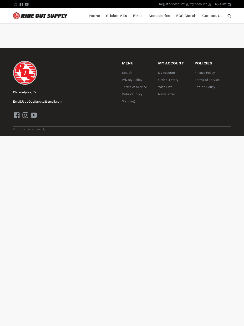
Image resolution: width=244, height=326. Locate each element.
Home (94, 15)
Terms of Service (134, 87)
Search (127, 72)
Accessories (159, 15)
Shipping (128, 101)
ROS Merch (186, 15)
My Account (201, 5)
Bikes (137, 15)
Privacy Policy (132, 80)
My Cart (223, 4)
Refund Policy (132, 94)
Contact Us (212, 15)
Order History (168, 80)
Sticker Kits (116, 15)
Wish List (165, 87)
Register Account (174, 5)
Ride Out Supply (34, 129)
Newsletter (166, 94)
